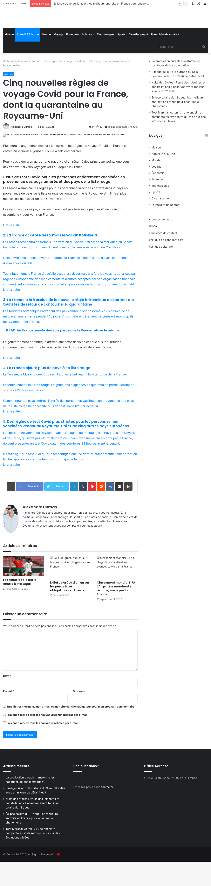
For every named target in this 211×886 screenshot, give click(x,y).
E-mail (8, 715)
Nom (7, 700)
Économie (72, 58)
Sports (121, 58)
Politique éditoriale (161, 270)
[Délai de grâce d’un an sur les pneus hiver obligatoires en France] (70, 591)
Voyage (58, 58)
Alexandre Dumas (21, 151)
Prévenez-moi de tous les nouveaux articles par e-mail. (43, 747)
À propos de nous (160, 243)
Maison (9, 58)
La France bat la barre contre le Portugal (19, 606)
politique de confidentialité (166, 264)
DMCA (153, 250)
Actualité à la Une (28, 58)
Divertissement (138, 58)
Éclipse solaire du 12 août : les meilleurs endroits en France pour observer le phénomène (111, 3)
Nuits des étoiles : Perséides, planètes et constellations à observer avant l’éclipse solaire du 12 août (178, 111)
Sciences (88, 58)
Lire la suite (11, 249)
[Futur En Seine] (35, 30)
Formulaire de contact (165, 58)
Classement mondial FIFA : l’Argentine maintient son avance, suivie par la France (117, 613)
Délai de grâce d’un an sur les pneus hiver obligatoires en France (69, 611)
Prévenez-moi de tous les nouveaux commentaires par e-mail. (47, 739)
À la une (23, 85)
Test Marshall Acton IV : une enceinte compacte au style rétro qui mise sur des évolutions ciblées (178, 141)
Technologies (105, 58)
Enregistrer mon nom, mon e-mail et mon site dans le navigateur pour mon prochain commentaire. (71, 731)
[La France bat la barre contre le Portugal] (23, 590)
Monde (46, 58)
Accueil (11, 85)
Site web (78, 715)
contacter (107, 811)
